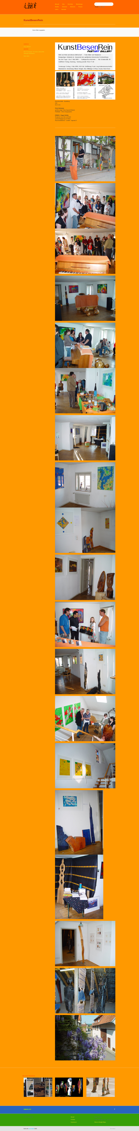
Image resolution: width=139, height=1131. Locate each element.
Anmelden (112, 1128)
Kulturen (72, 7)
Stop (103, 7)
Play (100, 7)
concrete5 (31, 1128)
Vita (63, 4)
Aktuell (57, 4)
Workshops (79, 4)
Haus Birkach (27, 46)
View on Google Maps (100, 1122)
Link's (56, 9)
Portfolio (70, 4)
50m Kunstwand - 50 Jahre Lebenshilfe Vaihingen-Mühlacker (34, 52)
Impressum (74, 1122)
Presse (80, 7)
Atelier (57, 7)
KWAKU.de (27, 1109)
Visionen (64, 7)
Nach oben (26, 56)
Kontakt (64, 9)
